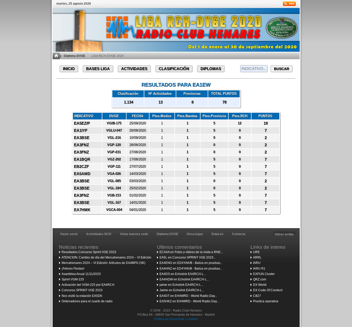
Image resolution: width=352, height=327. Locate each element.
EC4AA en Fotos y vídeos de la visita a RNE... (191, 252)
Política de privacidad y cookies (176, 319)
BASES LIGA (98, 68)
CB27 (257, 296)
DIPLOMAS (210, 68)
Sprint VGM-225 (73, 279)
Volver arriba (284, 234)
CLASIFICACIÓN (174, 68)
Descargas (195, 234)
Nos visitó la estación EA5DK (82, 296)
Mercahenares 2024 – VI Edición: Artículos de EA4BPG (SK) (103, 263)
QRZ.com (259, 279)
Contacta (238, 234)
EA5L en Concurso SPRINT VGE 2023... (188, 257)
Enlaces (217, 234)
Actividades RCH (98, 234)
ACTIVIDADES (134, 68)
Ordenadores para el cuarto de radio (87, 301)
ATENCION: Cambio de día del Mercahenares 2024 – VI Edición (106, 257)
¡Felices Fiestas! (73, 268)
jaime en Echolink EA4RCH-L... (181, 285)
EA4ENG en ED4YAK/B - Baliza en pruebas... (191, 263)
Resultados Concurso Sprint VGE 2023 (89, 252)
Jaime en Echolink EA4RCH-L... (182, 290)
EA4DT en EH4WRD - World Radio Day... (188, 296)
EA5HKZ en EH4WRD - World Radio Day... (189, 301)
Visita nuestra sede (134, 234)
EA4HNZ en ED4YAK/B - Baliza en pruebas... (191, 268)
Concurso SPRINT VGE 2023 (82, 290)
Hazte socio (69, 234)
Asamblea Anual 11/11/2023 (81, 274)
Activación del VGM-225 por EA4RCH (88, 285)
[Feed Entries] (289, 4)
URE (256, 252)
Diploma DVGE (74, 56)
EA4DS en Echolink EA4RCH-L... (183, 274)
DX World (259, 285)
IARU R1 (259, 268)
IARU (257, 263)
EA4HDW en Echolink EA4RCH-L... (184, 279)
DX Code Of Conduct (267, 290)
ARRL (257, 257)
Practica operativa (265, 301)
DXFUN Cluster (264, 274)
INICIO (69, 68)
